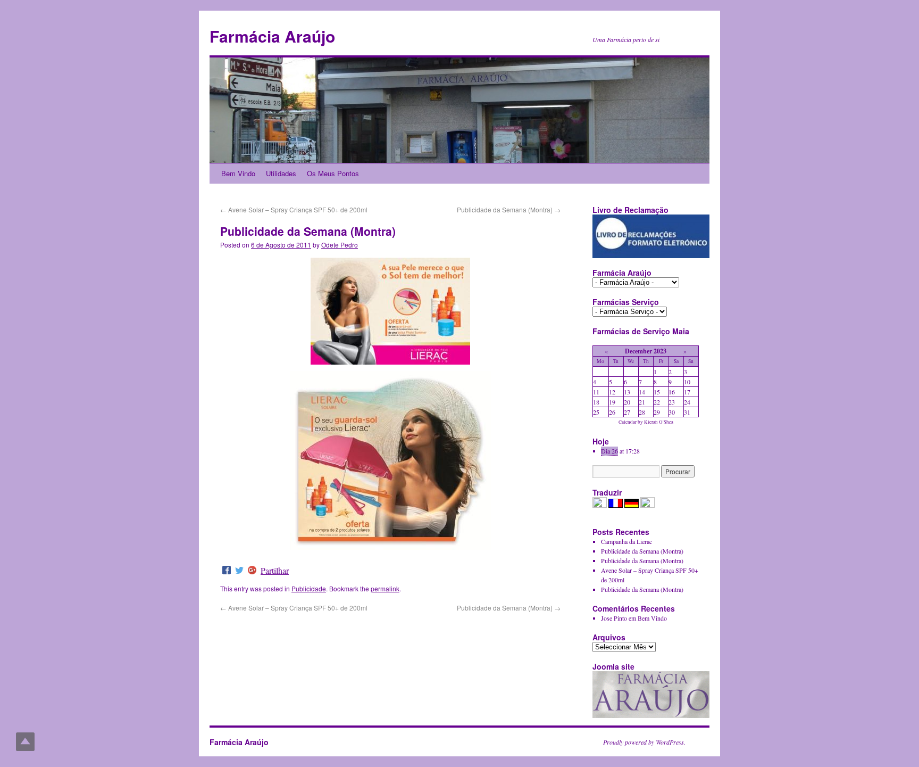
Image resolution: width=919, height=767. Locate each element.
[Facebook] (226, 570)
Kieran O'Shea (658, 422)
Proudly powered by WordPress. (644, 742)
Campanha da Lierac (626, 541)
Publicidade (308, 588)
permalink (385, 588)
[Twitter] (239, 570)
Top (25, 741)
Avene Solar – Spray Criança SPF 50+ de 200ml (293, 209)
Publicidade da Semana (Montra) (509, 209)
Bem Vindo (238, 173)
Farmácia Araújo (272, 35)
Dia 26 (609, 451)
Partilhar (275, 570)
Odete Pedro (339, 244)
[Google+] (252, 570)
